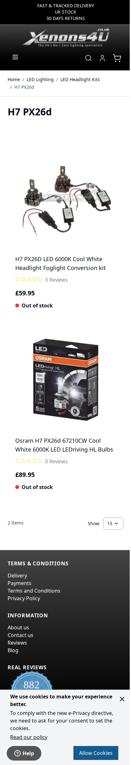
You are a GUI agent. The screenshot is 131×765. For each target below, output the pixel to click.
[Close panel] (122, 699)
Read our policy (28, 737)
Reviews (17, 642)
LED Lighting (40, 79)
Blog (13, 650)
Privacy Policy (24, 598)
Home (14, 79)
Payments (19, 583)
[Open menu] (15, 57)
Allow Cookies (96, 752)
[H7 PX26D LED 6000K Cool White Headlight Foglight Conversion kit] (65, 198)
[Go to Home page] (65, 37)
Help (28, 753)
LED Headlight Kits (80, 79)
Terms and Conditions (34, 590)
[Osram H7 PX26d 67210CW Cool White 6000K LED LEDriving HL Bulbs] (65, 380)
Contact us (20, 635)
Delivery (17, 575)
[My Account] (102, 58)
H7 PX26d (24, 87)
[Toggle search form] (88, 58)
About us (18, 627)
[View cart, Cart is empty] (117, 58)
